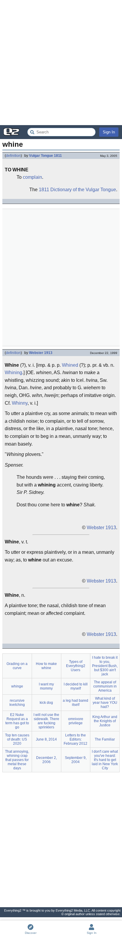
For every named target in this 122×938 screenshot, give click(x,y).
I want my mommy (46, 686)
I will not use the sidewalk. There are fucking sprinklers (46, 721)
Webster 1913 (40, 353)
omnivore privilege (75, 721)
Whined (70, 365)
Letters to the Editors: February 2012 (75, 739)
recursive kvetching (17, 702)
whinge (17, 686)
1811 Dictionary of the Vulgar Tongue (77, 189)
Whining (13, 372)
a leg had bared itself (75, 702)
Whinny (20, 403)
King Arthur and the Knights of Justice (104, 721)
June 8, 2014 (46, 739)
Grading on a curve (17, 666)
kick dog (46, 703)
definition (13, 156)
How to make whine (46, 666)
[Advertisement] (61, 62)
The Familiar (105, 739)
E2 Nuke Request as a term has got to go (17, 721)
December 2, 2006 (46, 760)
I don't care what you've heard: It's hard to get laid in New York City (105, 759)
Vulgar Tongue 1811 (45, 156)
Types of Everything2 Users (75, 666)
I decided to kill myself (76, 686)
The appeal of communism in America (105, 686)
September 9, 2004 (75, 760)
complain (32, 177)
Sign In (109, 132)
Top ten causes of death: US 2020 (17, 739)
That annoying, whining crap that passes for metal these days (17, 759)
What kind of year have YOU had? (105, 702)
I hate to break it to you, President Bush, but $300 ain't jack (105, 665)
